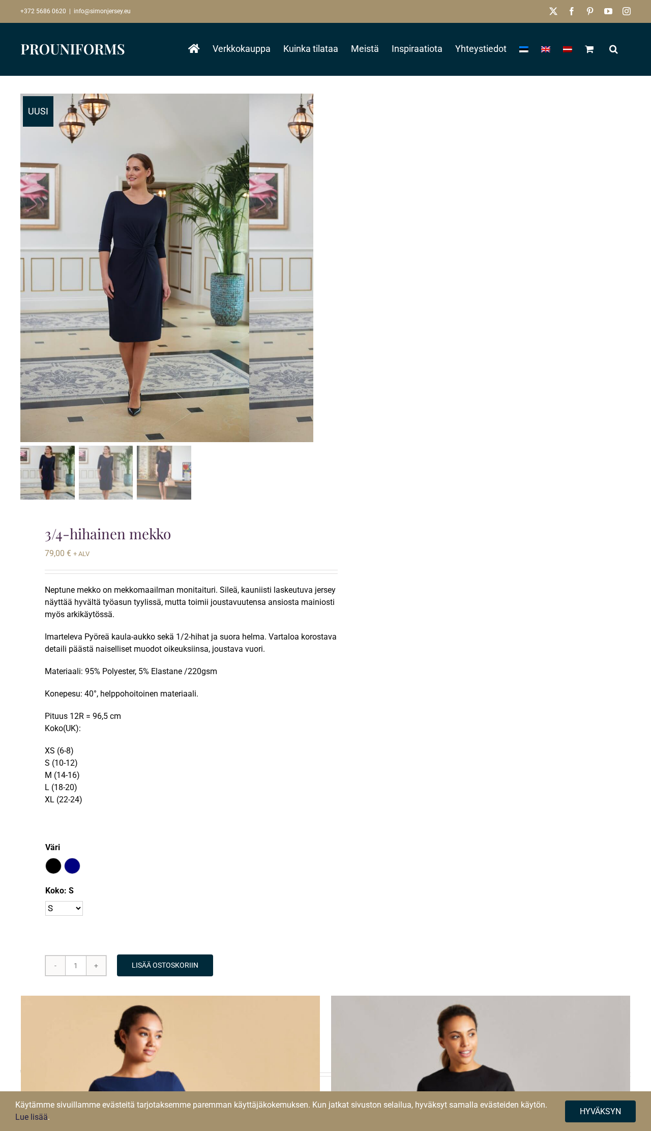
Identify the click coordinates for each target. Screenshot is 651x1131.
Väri (52, 847)
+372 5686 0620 (43, 11)
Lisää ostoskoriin (165, 965)
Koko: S (59, 890)
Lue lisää (31, 1117)
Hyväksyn (600, 1111)
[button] (613, 49)
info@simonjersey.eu (102, 11)
